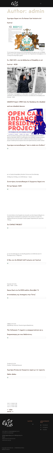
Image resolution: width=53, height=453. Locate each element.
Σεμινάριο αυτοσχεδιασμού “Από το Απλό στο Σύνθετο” (26, 145)
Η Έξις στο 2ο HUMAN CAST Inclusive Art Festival (24, 260)
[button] (41, 4)
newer (10, 411)
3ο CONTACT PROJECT (14, 224)
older (10, 410)
